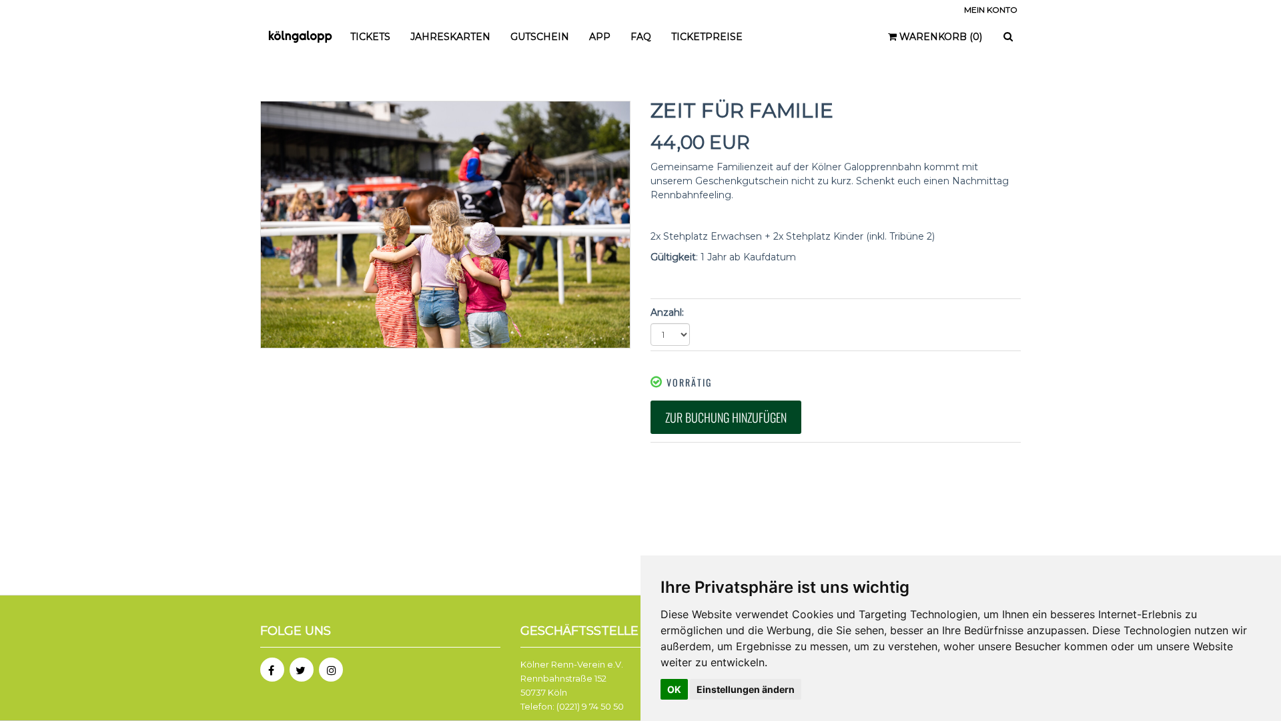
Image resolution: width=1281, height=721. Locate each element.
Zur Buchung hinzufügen (726, 417)
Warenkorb (939, 37)
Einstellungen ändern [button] (746, 689)
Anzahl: (667, 312)
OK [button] (674, 689)
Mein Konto (990, 10)
